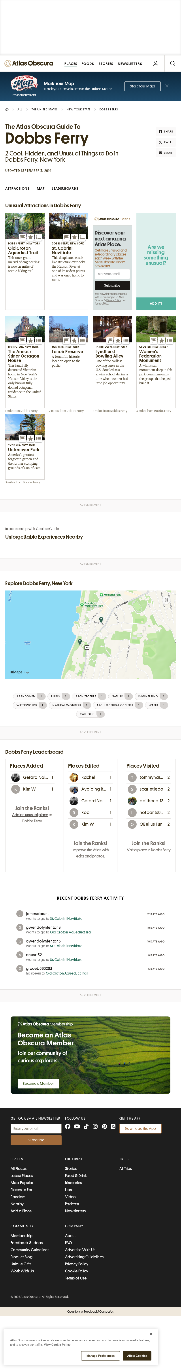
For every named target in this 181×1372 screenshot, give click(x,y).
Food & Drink (76, 1175)
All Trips (125, 1168)
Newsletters (75, 1211)
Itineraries (73, 1183)
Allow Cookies (137, 1355)
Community (22, 1226)
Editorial (74, 1159)
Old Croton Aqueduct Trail (71, 932)
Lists (68, 1190)
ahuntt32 (34, 955)
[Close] (151, 1334)
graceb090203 (39, 969)
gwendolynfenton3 (43, 927)
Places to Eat (21, 1190)
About (70, 1236)
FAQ (68, 1243)
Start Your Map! (142, 86)
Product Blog (21, 1257)
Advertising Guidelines (84, 1257)
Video (70, 1197)
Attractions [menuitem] (17, 188)
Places (17, 1159)
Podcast (72, 1204)
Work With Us (22, 1271)
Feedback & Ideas (27, 1243)
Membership (22, 1236)
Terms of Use (101, 303)
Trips (124, 1159)
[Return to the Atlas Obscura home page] (30, 63)
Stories (71, 1168)
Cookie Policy (76, 1271)
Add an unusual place (30, 815)
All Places (19, 1168)
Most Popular (22, 1183)
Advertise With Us (80, 1250)
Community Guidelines (30, 1250)
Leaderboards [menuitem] (65, 188)
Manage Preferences (101, 1355)
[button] (22, 237)
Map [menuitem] (41, 188)
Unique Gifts (21, 1264)
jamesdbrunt (37, 914)
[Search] (172, 63)
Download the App (140, 1128)
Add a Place (21, 1211)
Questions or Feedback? (90, 1311)
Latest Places (22, 1175)
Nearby (17, 1204)
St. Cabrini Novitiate (66, 918)
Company (74, 1226)
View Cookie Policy (57, 1344)
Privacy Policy (113, 300)
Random (18, 1197)
